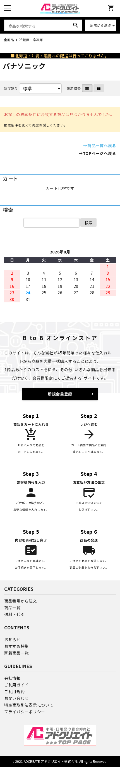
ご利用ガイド (16, 685)
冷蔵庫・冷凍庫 (31, 39)
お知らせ (12, 639)
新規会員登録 (60, 394)
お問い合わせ (16, 698)
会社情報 (12, 678)
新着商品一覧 (16, 653)
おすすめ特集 (16, 646)
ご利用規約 (14, 691)
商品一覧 (12, 607)
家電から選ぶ (100, 25)
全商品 (9, 39)
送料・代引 (14, 614)
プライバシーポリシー (24, 711)
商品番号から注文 (20, 601)
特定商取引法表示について (28, 705)
